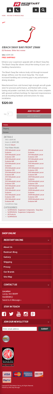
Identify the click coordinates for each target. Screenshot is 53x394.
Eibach (13, 145)
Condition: (9, 204)
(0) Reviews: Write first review (13, 50)
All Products (12, 214)
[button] (43, 9)
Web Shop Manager (14, 387)
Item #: (8, 142)
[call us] (17, 9)
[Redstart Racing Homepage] (26, 4)
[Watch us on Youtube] (19, 314)
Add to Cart (34, 111)
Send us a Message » (11, 300)
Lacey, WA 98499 (10, 294)
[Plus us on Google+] (33, 314)
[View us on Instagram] (26, 314)
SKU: (4, 55)
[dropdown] (36, 9)
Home (4, 15)
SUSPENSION (12, 210)
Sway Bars (39, 210)
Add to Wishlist (34, 116)
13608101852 (7, 297)
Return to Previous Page (15, 15)
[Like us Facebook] (4, 314)
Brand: (7, 145)
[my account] (10, 9)
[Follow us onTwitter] (11, 314)
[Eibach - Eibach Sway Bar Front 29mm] (26, 23)
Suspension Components (26, 210)
